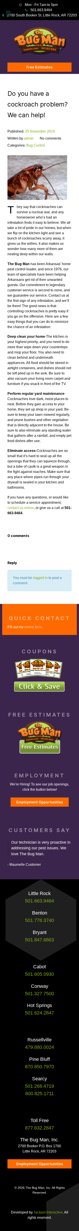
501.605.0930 (39, 974)
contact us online (20, 508)
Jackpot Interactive (48, 1212)
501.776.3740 (39, 920)
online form (33, 627)
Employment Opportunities (39, 802)
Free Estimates (39, 67)
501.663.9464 (41, 10)
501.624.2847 (39, 1013)
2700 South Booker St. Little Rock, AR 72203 (42, 15)
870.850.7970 (39, 1066)
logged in (40, 578)
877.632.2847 (39, 1128)
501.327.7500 (39, 993)
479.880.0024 (39, 1047)
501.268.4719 (39, 1086)
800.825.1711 (39, 1093)
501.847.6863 (39, 939)
